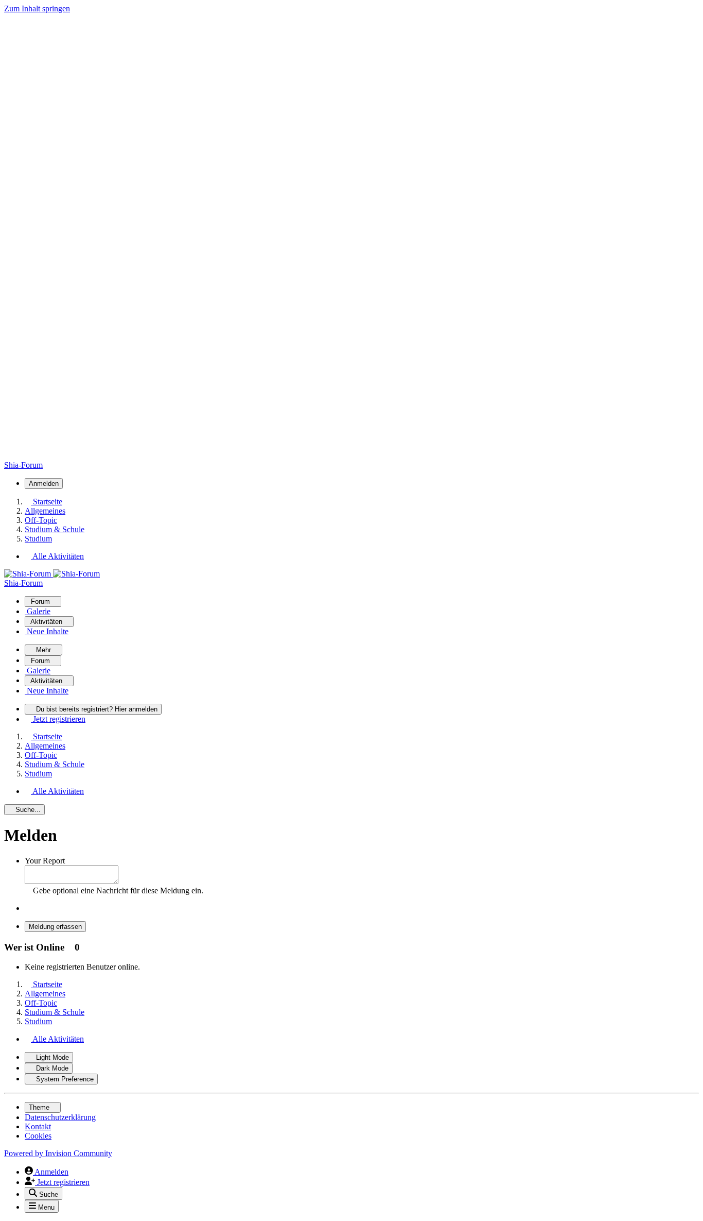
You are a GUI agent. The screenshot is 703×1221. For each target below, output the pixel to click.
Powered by (58, 1153)
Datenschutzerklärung (60, 1117)
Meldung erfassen (55, 926)
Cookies (38, 1135)
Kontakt (38, 1126)
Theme (40, 1107)
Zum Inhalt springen (37, 8)
